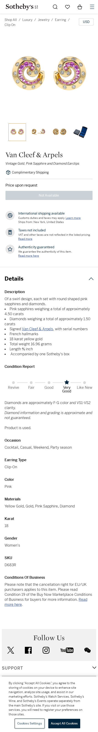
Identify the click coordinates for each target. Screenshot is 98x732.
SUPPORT (12, 668)
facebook (28, 650)
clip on (10, 25)
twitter (10, 650)
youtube (67, 650)
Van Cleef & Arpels (37, 329)
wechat (87, 650)
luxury (27, 20)
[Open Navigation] (92, 6)
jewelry (43, 20)
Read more (25, 239)
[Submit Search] (55, 7)
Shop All (11, 20)
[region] (49, 704)
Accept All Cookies (64, 723)
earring (60, 20)
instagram (46, 650)
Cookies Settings (29, 723)
